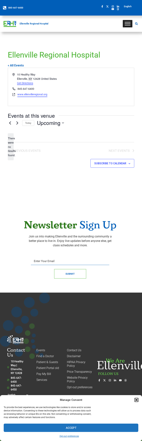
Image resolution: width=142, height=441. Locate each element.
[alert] (11, 146)
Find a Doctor (45, 356)
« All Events (16, 65)
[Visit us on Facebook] (103, 6)
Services (41, 380)
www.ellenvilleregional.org (32, 94)
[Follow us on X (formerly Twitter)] (108, 6)
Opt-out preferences (69, 436)
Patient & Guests (47, 362)
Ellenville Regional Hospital (34, 23)
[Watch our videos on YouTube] (113, 9)
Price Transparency (79, 371)
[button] (136, 400)
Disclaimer (74, 356)
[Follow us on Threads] (118, 9)
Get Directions (25, 83)
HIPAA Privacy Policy (76, 364)
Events (40, 350)
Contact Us (74, 350)
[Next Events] (17, 123)
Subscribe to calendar (110, 163)
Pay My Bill (43, 374)
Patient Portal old (47, 368)
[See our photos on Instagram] (113, 6)
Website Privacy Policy (77, 379)
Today (28, 122)
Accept (71, 428)
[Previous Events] (10, 123)
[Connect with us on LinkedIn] (118, 6)
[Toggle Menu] (128, 24)
